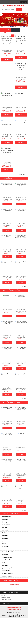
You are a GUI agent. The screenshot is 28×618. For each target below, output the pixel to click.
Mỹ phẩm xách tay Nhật (11, 402)
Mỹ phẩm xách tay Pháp (7, 568)
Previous (2, 20)
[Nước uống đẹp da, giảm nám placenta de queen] (21, 66)
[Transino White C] (21, 93)
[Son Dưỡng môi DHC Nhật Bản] (7, 407)
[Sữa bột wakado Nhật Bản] (7, 94)
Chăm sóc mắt (5, 565)
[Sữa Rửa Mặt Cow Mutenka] (7, 236)
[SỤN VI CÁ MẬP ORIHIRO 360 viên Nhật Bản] (21, 348)
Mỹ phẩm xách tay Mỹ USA (8, 573)
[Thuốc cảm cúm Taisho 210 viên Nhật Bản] (21, 374)
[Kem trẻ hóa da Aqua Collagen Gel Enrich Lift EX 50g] (21, 184)
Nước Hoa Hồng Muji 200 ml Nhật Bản (7, 277)
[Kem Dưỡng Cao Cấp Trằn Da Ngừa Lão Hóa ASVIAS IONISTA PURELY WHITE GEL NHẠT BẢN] (7, 41)
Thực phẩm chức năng (11, 290)
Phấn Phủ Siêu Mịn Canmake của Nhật (21, 475)
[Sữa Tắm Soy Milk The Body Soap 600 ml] (7, 209)
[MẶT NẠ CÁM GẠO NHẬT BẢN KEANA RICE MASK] (7, 123)
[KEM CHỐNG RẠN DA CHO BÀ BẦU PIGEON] (21, 209)
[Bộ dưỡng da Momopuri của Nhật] (7, 433)
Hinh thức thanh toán (5, 597)
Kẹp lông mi (4, 541)
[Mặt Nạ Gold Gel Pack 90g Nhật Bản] (21, 262)
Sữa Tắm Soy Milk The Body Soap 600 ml (7, 225)
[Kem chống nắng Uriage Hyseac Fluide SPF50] (7, 486)
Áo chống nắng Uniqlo (6, 516)
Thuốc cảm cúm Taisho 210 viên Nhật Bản (21, 389)
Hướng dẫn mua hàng (5, 595)
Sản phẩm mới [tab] (5, 30)
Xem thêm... (22, 174)
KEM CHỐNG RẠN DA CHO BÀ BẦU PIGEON (20, 225)
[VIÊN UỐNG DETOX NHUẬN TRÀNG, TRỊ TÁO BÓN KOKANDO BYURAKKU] (7, 374)
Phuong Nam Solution (15, 616)
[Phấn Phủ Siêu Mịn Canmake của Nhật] (21, 460)
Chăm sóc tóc (5, 530)
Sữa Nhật (4, 549)
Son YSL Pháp (21, 448)
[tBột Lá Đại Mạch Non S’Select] (21, 122)
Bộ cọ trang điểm (5, 522)
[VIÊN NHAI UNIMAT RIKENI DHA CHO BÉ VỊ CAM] (7, 150)
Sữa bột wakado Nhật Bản (7, 108)
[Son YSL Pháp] (21, 433)
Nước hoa (4, 543)
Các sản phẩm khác (6, 524)
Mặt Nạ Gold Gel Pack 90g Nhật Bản (21, 277)
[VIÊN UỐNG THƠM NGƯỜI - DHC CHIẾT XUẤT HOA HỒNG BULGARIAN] (7, 348)
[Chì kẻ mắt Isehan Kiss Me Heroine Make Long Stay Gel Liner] (21, 486)
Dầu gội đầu (4, 532)
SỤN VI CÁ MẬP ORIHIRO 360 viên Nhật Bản (21, 363)
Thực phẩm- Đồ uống (6, 559)
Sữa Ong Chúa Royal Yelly (7, 551)
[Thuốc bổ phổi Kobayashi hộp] (21, 295)
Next (25, 20)
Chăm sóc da (7, 178)
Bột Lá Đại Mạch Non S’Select (21, 135)
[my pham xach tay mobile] (13, 5)
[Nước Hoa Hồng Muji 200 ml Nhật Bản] (7, 262)
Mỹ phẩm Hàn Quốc (6, 570)
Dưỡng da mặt (5, 535)
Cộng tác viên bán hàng (6, 599)
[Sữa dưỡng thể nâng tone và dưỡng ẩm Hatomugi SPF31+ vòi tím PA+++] (21, 236)
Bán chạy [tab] (15, 30)
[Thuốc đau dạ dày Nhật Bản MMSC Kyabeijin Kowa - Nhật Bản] (7, 322)
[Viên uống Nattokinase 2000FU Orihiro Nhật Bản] (21, 321)
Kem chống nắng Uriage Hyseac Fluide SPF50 (7, 501)
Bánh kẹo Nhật (5, 519)
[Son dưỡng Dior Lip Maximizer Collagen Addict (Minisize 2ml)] (21, 408)
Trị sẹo (3, 562)
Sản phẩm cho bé (5, 546)
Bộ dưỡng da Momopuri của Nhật (7, 449)
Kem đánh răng (5, 538)
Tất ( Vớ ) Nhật (5, 554)
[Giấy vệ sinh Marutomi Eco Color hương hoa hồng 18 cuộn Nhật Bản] (21, 40)
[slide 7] (14, 20)
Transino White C (21, 107)
